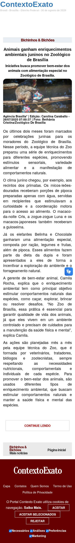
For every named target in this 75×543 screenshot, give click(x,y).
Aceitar (58, 508)
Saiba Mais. (33, 507)
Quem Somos (40, 486)
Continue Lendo (37, 425)
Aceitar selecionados (37, 514)
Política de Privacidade (37, 492)
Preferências (57, 530)
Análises (39, 530)
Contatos (20, 486)
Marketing (39, 536)
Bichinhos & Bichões (18, 450)
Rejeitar (37, 521)
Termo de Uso (62, 486)
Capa (6, 486)
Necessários (20, 530)
